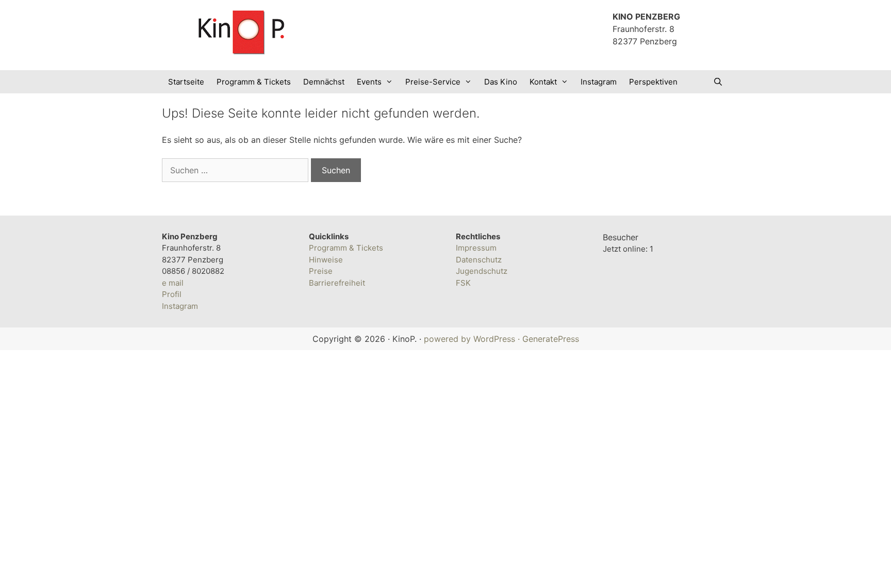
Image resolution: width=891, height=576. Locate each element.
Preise (321, 271)
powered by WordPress (469, 339)
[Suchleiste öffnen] (718, 81)
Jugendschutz (481, 271)
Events (369, 82)
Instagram (599, 82)
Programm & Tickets (254, 82)
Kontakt (543, 82)
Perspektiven (653, 82)
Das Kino (500, 82)
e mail (173, 283)
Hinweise (326, 260)
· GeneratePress (548, 339)
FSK (463, 283)
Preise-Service (432, 82)
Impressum (476, 248)
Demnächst (323, 82)
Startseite (186, 82)
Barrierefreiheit (337, 283)
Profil (172, 294)
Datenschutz (479, 260)
